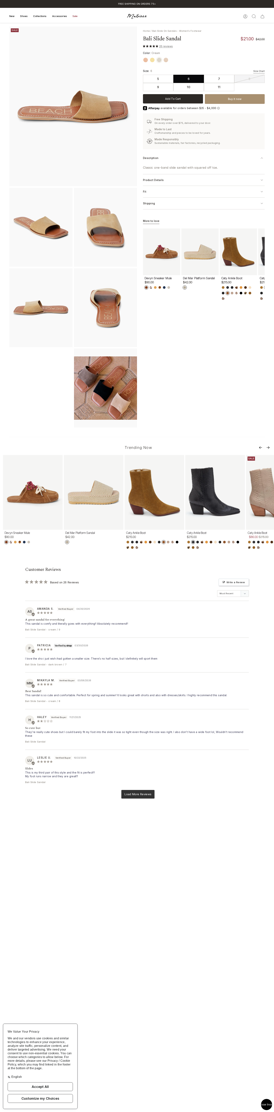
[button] (12, 16)
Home (146, 31)
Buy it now (235, 98)
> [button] (137, 794)
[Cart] (262, 16)
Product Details (153, 180)
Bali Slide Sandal (35, 629)
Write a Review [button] (235, 582)
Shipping (149, 203)
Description (150, 158)
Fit (144, 191)
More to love (151, 220)
